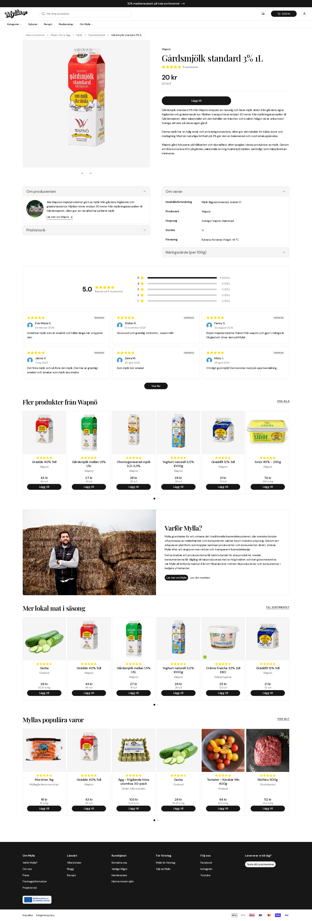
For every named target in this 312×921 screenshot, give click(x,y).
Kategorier (13, 24)
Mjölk (79, 35)
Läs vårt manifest (200, 577)
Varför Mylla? (30, 862)
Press (26, 875)
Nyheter (33, 24)
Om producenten (41, 191)
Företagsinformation (35, 881)
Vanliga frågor (119, 869)
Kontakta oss (119, 862)
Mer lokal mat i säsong (54, 608)
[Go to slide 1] (154, 498)
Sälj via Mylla (163, 869)
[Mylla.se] (15, 13)
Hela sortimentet (35, 35)
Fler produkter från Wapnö (60, 401)
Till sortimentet (277, 607)
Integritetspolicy (45, 915)
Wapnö (166, 49)
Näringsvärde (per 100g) (186, 252)
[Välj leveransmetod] (263, 13)
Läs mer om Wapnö (58, 217)
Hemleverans (119, 875)
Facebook (206, 862)
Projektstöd (30, 888)
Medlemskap (66, 24)
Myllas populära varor (53, 719)
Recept (48, 24)
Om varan (174, 191)
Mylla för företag (165, 862)
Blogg (70, 869)
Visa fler (155, 386)
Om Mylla (85, 24)
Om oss (27, 869)
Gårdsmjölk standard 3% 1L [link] (126, 35)
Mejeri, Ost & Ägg (60, 35)
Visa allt (283, 718)
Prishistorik (35, 230)
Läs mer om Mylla (176, 577)
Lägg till (196, 101)
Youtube (205, 875)
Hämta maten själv (123, 881)
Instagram (206, 869)
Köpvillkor (28, 915)
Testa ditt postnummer (260, 864)
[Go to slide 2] (158, 498)
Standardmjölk (96, 35)
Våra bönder (74, 862)
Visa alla (283, 401)
